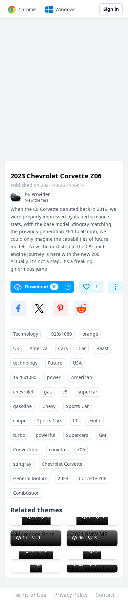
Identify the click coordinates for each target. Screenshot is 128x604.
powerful (45, 435)
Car (82, 348)
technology (25, 363)
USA (77, 363)
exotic (94, 420)
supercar (87, 392)
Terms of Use (29, 594)
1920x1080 (60, 334)
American (81, 377)
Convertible (25, 449)
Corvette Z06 (92, 478)
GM (102, 435)
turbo (19, 435)
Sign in (111, 9)
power (54, 377)
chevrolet (23, 392)
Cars (63, 348)
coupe (20, 420)
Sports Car (77, 406)
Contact (105, 594)
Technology (25, 334)
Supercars (77, 435)
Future (55, 363)
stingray (22, 464)
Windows (65, 9)
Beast (102, 348)
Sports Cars (49, 420)
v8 (64, 392)
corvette (58, 449)
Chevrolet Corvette (62, 464)
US (16, 348)
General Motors (30, 478)
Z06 (81, 449)
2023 (63, 478)
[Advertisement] (64, 93)
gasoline (22, 406)
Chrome (27, 9)
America (39, 348)
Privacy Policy (71, 594)
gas (48, 392)
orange (90, 334)
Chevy (48, 406)
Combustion (26, 493)
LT (75, 420)
